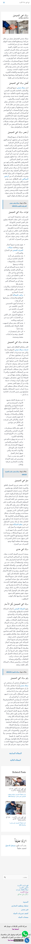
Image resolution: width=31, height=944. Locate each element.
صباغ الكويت (24, 892)
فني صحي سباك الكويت (24, 2)
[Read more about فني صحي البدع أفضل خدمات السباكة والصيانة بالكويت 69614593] (15, 781)
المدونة (17, 794)
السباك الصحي (19, 609)
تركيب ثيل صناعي (23, 894)
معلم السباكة (17, 524)
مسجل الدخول (10, 845)
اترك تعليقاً (23, 794)
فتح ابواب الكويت (22, 885)
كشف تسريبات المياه (20, 913)
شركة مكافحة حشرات (22, 889)
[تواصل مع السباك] (27, 940)
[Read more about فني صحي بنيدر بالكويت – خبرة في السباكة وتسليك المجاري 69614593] (15, 808)
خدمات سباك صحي (21, 350)
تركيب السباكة (18, 295)
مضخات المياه (23, 917)
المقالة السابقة (15, 753)
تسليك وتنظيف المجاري (19, 906)
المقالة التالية (15, 760)
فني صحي (18, 796)
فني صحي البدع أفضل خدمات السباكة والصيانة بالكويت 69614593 (17, 790)
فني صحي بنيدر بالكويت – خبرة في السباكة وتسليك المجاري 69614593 (16, 819)
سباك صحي (21, 88)
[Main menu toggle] (4, 2)
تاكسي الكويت (23, 887)
